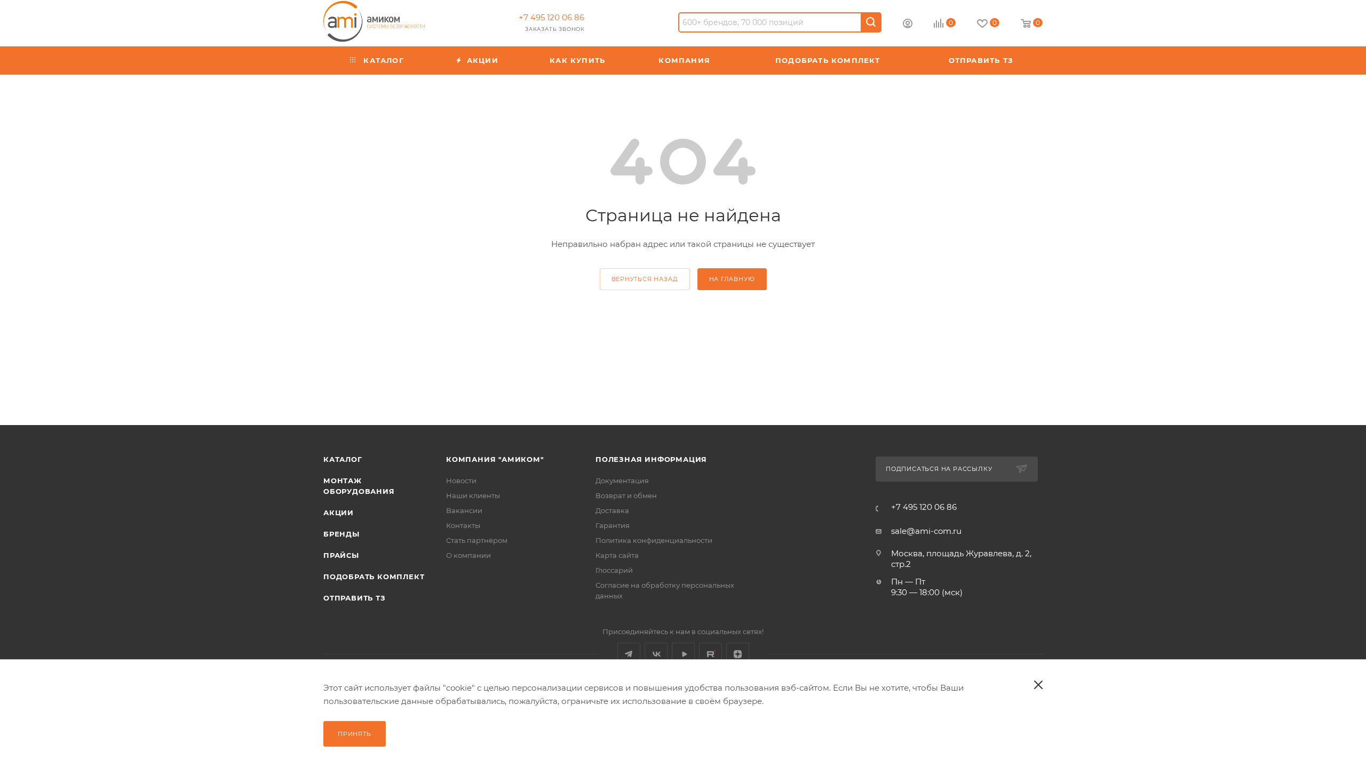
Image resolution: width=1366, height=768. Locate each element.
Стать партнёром (476, 540)
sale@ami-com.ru (926, 531)
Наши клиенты (473, 495)
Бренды (341, 534)
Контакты (463, 525)
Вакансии (464, 510)
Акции (338, 512)
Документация (622, 480)
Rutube (710, 654)
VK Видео (683, 654)
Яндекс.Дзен (737, 654)
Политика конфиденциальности (653, 540)
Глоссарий (614, 570)
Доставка (612, 510)
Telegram (628, 654)
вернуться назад (644, 279)
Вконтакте (656, 654)
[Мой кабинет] (907, 24)
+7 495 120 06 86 (551, 17)
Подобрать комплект (373, 576)
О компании (468, 555)
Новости (461, 480)
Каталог (342, 459)
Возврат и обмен (626, 495)
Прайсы (341, 555)
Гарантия (612, 525)
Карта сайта (617, 555)
